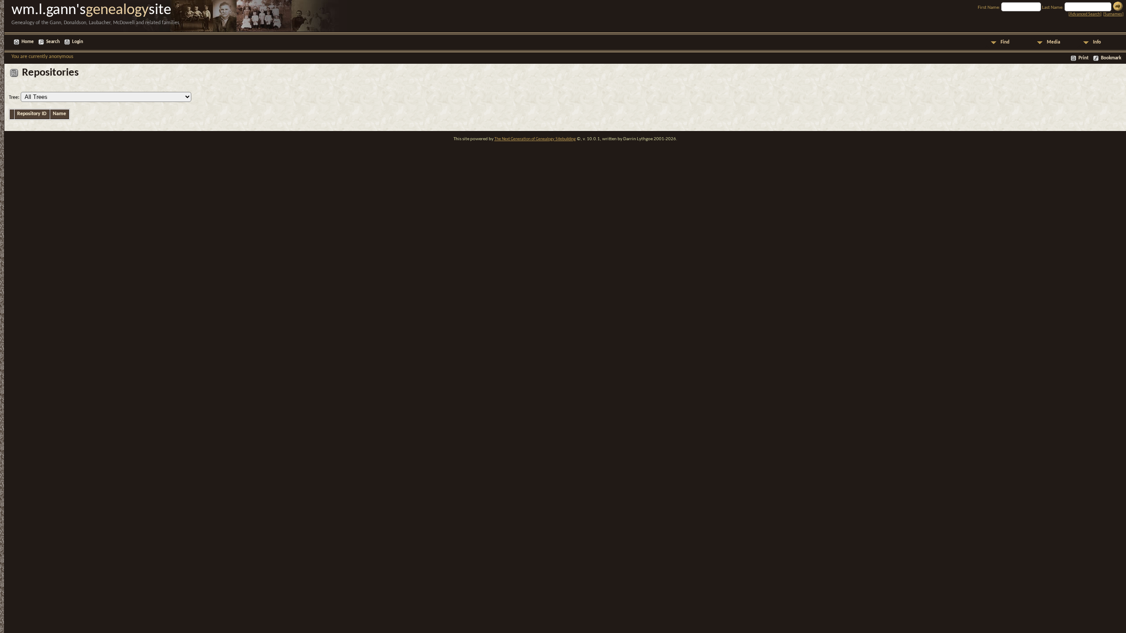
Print (1083, 58)
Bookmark (1111, 58)
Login (77, 42)
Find (1005, 42)
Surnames (1113, 14)
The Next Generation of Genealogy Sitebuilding (535, 139)
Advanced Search (1085, 14)
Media (1053, 42)
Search (53, 42)
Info (1097, 42)
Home (28, 42)
